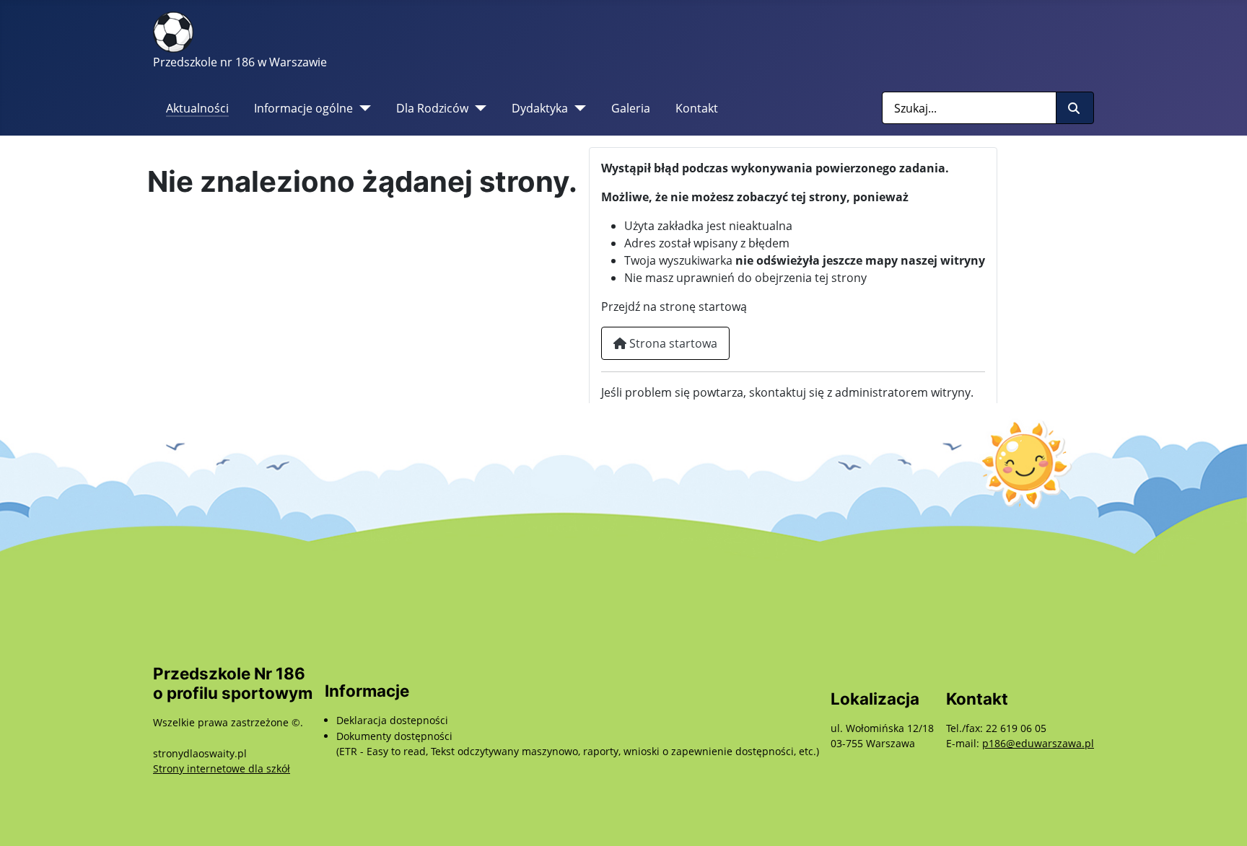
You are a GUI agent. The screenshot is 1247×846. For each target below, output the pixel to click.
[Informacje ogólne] (362, 108)
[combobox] (969, 108)
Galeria (630, 108)
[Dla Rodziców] (477, 108)
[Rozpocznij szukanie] (1075, 108)
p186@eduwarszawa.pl (1038, 743)
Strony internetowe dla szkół (221, 768)
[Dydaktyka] (577, 108)
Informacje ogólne (303, 108)
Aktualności (197, 108)
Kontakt (696, 108)
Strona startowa (671, 343)
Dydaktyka (540, 108)
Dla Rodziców (432, 108)
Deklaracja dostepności (392, 720)
